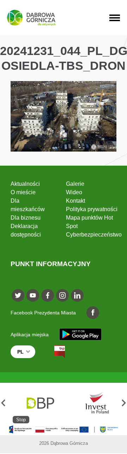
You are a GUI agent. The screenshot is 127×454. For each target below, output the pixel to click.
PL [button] (20, 352)
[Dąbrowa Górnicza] (31, 18)
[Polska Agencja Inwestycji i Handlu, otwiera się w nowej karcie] (94, 403)
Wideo (74, 192)
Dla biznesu (26, 218)
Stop (21, 419)
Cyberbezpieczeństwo (94, 235)
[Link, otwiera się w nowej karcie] (53, 351)
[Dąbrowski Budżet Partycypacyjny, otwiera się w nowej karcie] (40, 403)
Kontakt (75, 201)
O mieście (23, 192)
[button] (3, 403)
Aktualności (25, 184)
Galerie (75, 184)
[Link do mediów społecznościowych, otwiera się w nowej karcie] (18, 295)
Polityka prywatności (91, 209)
